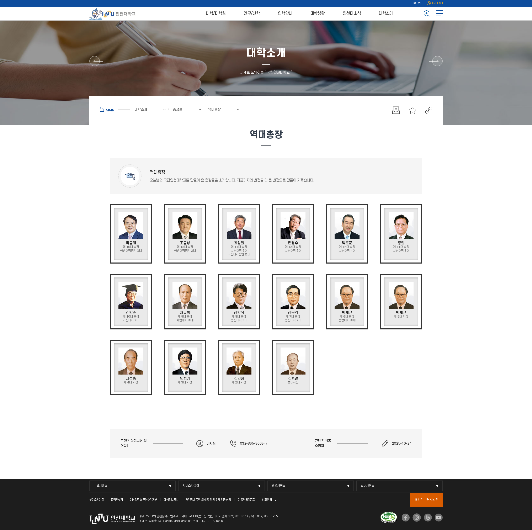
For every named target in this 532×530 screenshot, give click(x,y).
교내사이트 (367, 485)
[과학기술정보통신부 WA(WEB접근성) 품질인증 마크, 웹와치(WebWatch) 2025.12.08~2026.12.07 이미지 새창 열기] (389, 514)
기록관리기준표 (246, 499)
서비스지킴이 (191, 485)
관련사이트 (278, 485)
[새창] (406, 517)
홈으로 (115, 109)
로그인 (417, 3)
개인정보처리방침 (426, 500)
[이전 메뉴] (94, 61)
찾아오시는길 (96, 499)
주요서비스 (100, 485)
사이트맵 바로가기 (439, 13)
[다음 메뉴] (437, 61)
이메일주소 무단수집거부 (143, 499)
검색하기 (427, 13)
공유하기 (426, 110)
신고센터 (267, 499)
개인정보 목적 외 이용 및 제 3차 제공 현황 (208, 499)
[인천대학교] (113, 13)
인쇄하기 (396, 110)
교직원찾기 (117, 499)
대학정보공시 (171, 499)
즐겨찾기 (412, 110)
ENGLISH (437, 3)
